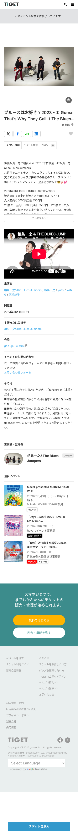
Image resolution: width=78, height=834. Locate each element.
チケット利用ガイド (17, 664)
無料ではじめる (39, 620)
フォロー (68, 455)
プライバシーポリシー (18, 715)
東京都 (66, 125)
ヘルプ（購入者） (49, 682)
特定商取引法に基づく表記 (21, 709)
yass (61, 290)
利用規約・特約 (15, 703)
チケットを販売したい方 (53, 664)
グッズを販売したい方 (51, 670)
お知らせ (44, 658)
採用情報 (11, 727)
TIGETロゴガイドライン (52, 676)
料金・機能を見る (39, 632)
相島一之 (49, 290)
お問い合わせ (46, 694)
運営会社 (11, 721)
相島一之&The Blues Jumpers (23, 290)
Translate (41, 769)
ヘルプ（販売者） (49, 688)
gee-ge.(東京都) (14, 346)
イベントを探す (15, 658)
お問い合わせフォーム (17, 372)
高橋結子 (14, 294)
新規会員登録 (13, 670)
